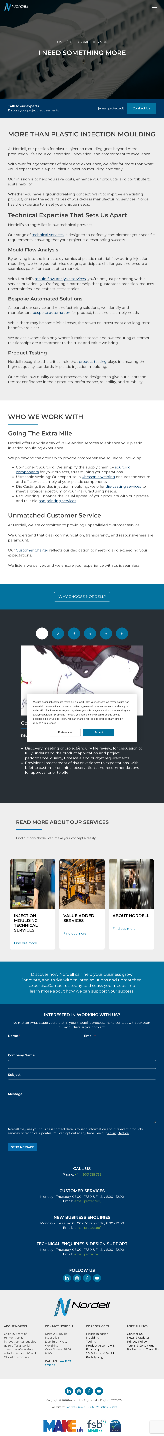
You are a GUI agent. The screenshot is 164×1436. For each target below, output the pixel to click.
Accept (99, 732)
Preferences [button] (49, 723)
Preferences (65, 732)
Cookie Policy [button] (58, 718)
